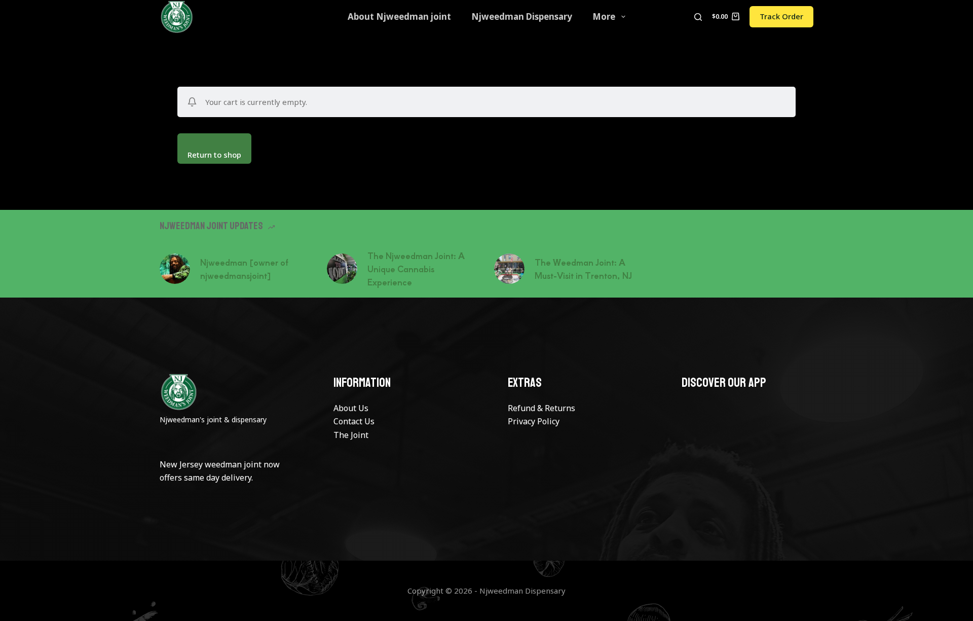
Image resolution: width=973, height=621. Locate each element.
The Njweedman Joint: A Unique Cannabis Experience (416, 268)
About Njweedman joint (399, 16)
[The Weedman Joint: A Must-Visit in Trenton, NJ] (509, 268)
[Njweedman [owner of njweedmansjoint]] (175, 268)
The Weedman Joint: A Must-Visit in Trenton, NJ (583, 268)
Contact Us (354, 421)
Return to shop (214, 155)
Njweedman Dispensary (521, 16)
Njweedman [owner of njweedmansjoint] (244, 268)
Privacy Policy (533, 421)
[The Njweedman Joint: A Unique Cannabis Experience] (342, 268)
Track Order (781, 16)
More (603, 16)
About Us (350, 408)
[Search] (698, 17)
